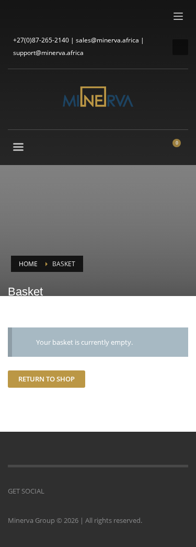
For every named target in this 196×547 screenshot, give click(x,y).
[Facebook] (16, 16)
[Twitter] (47, 16)
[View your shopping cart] (181, 148)
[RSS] (78, 16)
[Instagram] (31, 16)
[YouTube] (63, 16)
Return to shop (46, 379)
